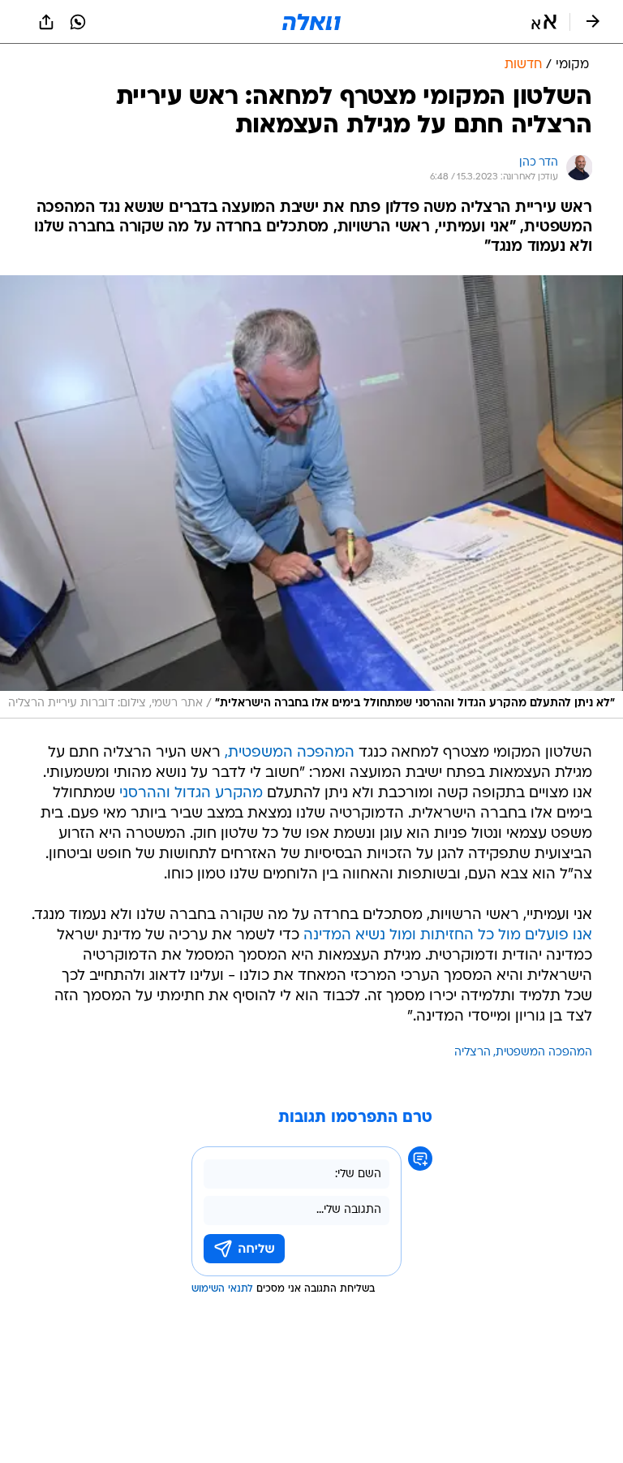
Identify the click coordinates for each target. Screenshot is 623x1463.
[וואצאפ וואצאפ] (78, 22)
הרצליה (472, 1052)
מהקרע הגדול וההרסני (191, 793)
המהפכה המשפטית (544, 1052)
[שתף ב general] (46, 22)
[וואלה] (311, 22)
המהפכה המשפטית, (289, 753)
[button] (543, 22)
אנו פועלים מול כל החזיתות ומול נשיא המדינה (447, 935)
